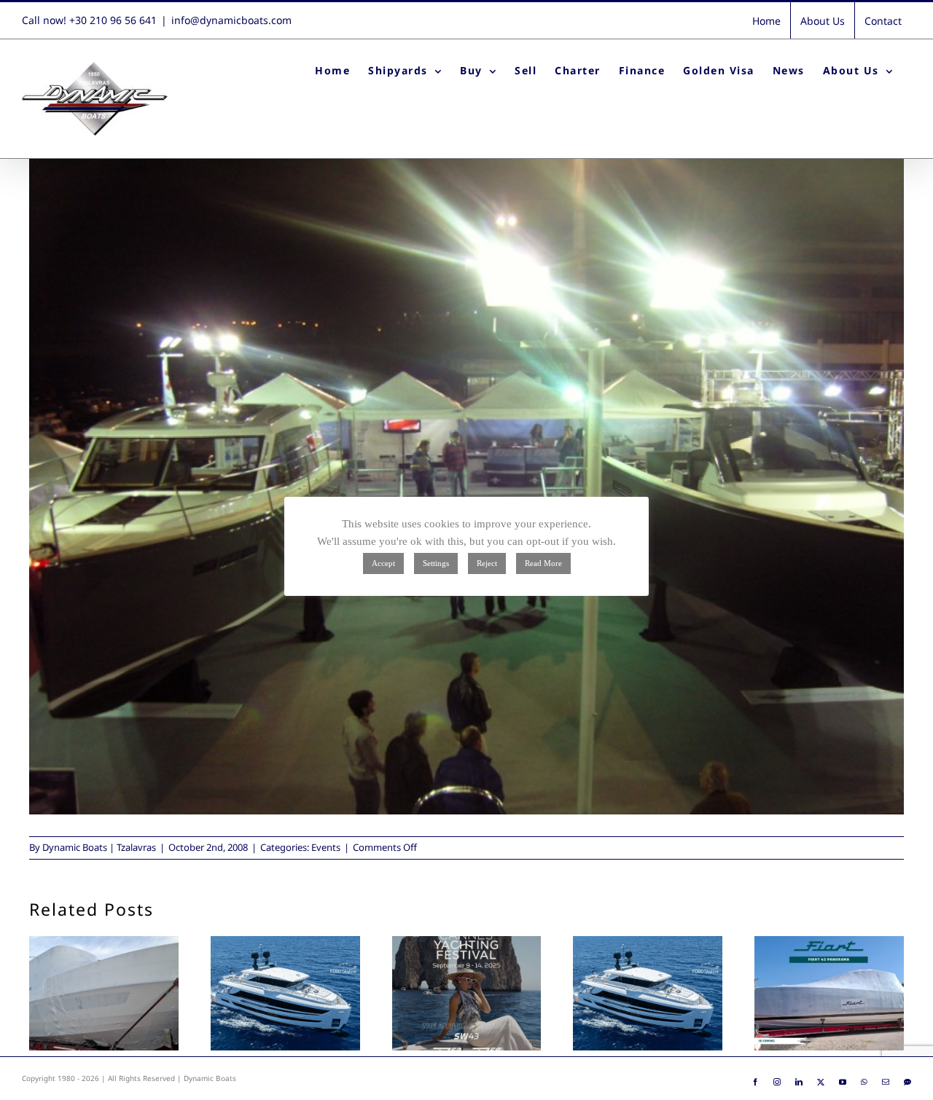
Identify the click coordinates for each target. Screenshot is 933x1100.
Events (325, 847)
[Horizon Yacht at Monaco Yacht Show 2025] (285, 993)
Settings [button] (436, 563)
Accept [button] (383, 563)
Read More (543, 563)
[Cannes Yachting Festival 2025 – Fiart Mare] (467, 993)
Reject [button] (487, 563)
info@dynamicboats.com (231, 20)
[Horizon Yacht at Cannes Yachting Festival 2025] (647, 993)
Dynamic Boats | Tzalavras (99, 847)
